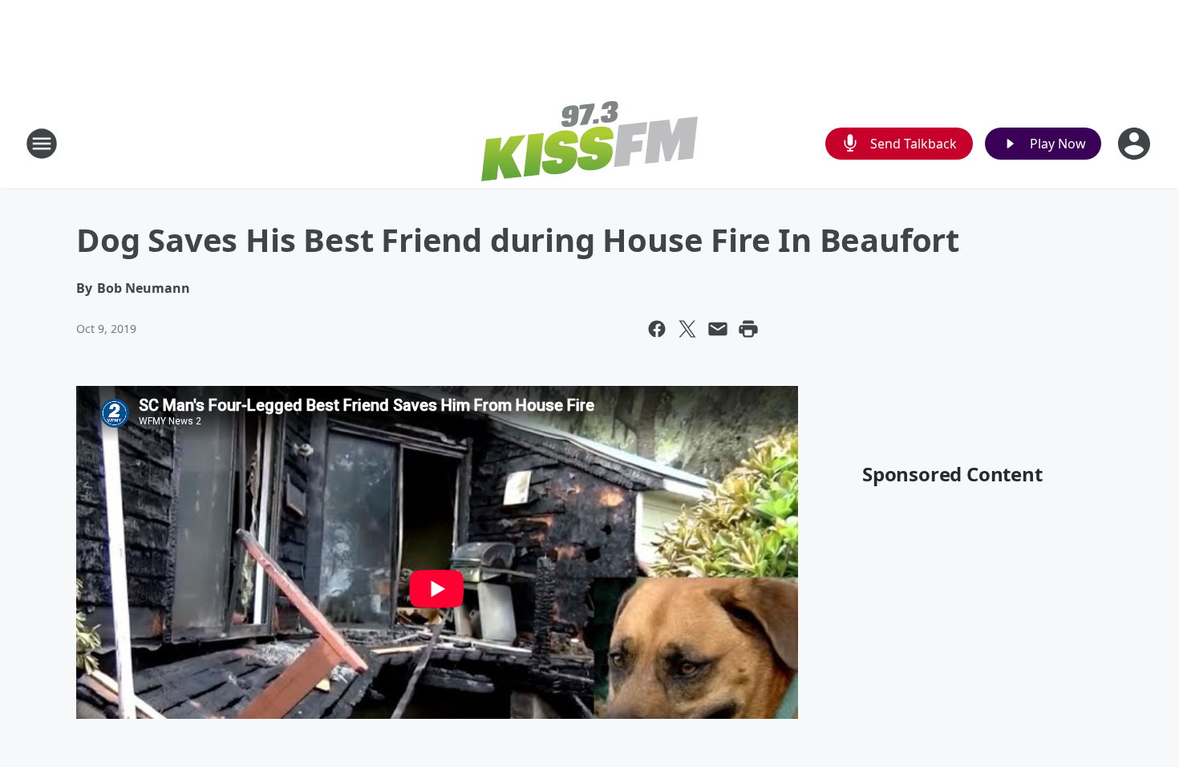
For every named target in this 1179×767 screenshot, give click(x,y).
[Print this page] (748, 329)
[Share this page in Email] (718, 329)
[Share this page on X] (687, 329)
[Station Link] (589, 143)
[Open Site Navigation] (42, 144)
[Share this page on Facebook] (657, 329)
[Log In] (1135, 144)
